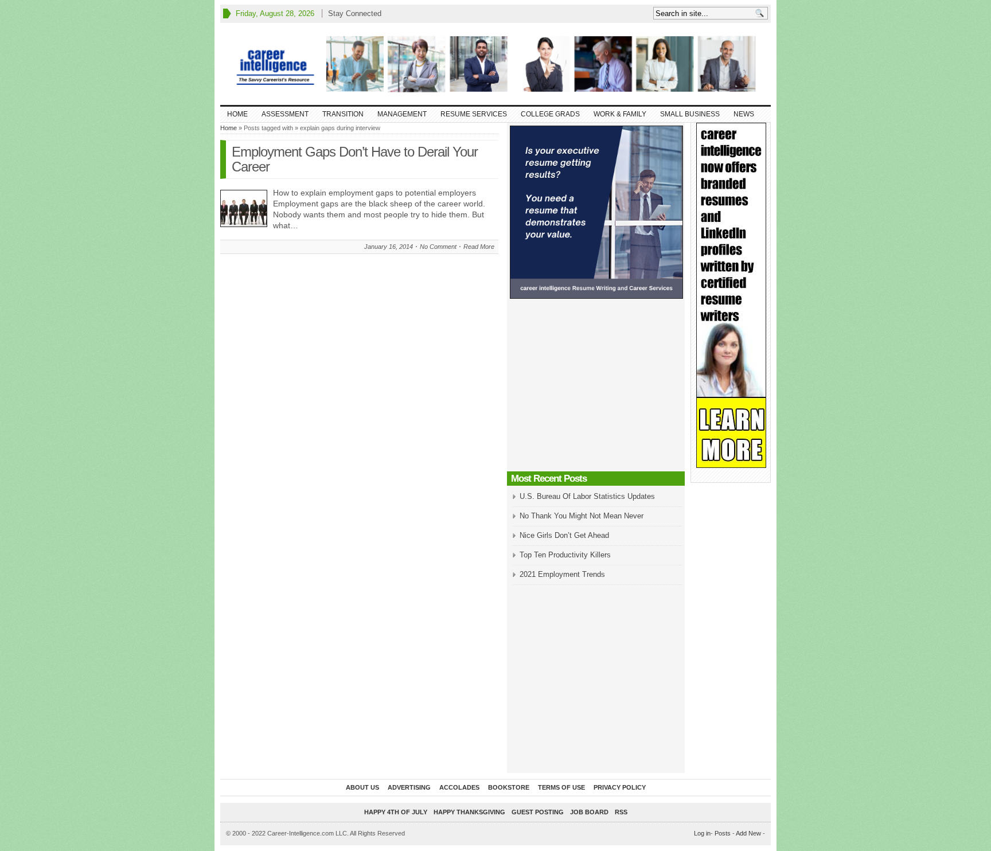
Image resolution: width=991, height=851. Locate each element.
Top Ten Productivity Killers (565, 555)
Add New (748, 833)
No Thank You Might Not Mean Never (581, 516)
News (744, 114)
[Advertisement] (596, 388)
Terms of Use (561, 787)
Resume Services (473, 114)
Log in (702, 833)
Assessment (285, 114)
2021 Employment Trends (562, 574)
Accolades (459, 787)
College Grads (550, 114)
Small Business (690, 114)
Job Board (589, 812)
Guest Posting (538, 812)
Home (237, 114)
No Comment (438, 246)
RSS (621, 812)
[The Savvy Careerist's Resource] (495, 64)
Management (402, 114)
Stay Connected (354, 13)
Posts (723, 833)
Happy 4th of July (395, 812)
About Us (362, 787)
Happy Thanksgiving (469, 812)
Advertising (409, 787)
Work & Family (620, 114)
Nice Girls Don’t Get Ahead (564, 535)
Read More (478, 246)
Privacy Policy (620, 787)
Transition (343, 114)
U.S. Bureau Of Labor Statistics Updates (587, 496)
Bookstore (508, 787)
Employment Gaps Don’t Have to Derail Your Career (355, 159)
